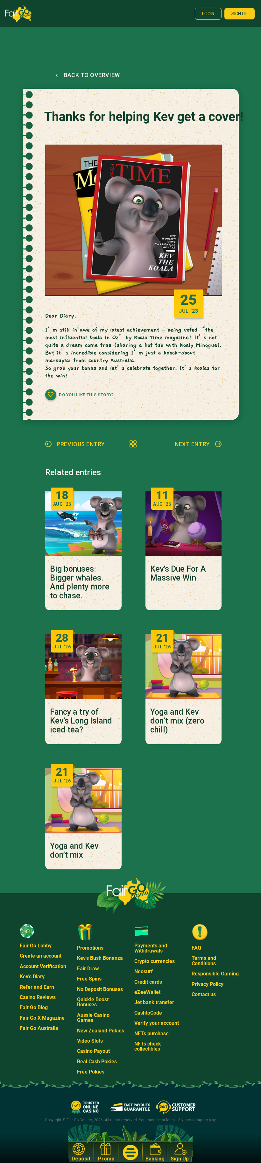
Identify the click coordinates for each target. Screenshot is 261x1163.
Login (208, 13)
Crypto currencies (154, 961)
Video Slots (90, 1041)
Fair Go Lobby (36, 946)
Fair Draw (88, 969)
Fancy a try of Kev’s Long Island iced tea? (81, 721)
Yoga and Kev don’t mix (74, 851)
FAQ (196, 948)
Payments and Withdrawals (150, 948)
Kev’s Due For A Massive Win (178, 573)
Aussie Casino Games (93, 1017)
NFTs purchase (151, 1034)
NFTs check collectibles (147, 1046)
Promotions (90, 948)
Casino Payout (93, 1051)
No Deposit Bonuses (100, 989)
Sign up (239, 13)
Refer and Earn (37, 987)
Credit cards (148, 982)
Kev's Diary (32, 977)
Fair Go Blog (34, 1007)
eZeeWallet (147, 992)
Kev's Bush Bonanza (100, 958)
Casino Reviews (38, 997)
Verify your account (156, 1023)
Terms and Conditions (204, 960)
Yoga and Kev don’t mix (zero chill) (177, 721)
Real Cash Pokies (97, 1062)
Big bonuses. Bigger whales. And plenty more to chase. (79, 582)
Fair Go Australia (39, 1028)
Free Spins (89, 979)
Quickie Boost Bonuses (93, 1002)
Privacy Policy (207, 984)
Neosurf (143, 971)
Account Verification (43, 966)
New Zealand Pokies (100, 1031)
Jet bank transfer (154, 1002)
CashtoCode (148, 1013)
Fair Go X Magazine (42, 1018)
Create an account (40, 956)
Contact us (204, 994)
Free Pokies (90, 1072)
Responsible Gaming (215, 974)
